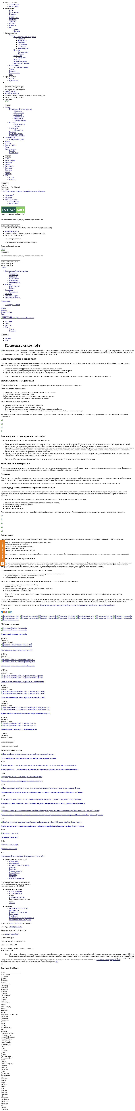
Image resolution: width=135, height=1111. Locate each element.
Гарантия (12, 869)
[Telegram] (11, 612)
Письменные (22, 44)
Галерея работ (14, 863)
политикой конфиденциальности (108, 960)
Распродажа (13, 914)
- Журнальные (19, 113)
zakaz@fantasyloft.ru (12, 93)
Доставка (12, 21)
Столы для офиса (15, 893)
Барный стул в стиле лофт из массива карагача (19, 729)
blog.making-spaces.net (48, 605)
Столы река (18, 56)
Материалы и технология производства (18, 909)
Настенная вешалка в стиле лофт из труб (16, 650)
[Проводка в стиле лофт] (10, 616)
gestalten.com (93, 605)
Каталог (7, 265)
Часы (11, 75)
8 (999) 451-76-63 (11, 92)
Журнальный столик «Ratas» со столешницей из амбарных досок (25, 713)
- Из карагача (18, 130)
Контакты (12, 20)
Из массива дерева (20, 61)
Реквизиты (13, 875)
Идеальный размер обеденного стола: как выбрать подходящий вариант (28, 758)
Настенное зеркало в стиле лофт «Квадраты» (18, 666)
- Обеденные (18, 118)
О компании (13, 861)
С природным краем (21, 67)
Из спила (17, 59)
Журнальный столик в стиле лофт (14, 634)
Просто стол (13, 80)
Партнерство (14, 18)
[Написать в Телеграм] (8, 101)
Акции (11, 16)
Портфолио (13, 916)
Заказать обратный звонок (14, 86)
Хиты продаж (14, 12)
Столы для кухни (15, 891)
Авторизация (14, 4)
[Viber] (6, 612)
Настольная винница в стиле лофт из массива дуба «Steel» (23, 698)
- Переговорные (19, 124)
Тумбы (11, 69)
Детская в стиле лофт (9, 849)
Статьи (16, 29)
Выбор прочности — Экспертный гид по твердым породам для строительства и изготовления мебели (39, 769)
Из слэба (17, 50)
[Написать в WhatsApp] (6, 101)
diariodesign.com (82, 605)
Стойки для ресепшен (17, 897)
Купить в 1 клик (7, 642)
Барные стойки (14, 73)
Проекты (12, 25)
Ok (57, 962)
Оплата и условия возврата (19, 865)
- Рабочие (17, 126)
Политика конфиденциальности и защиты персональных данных (21, 919)
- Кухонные (18, 111)
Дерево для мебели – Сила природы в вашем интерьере (22, 781)
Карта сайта (40, 856)
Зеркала (12, 903)
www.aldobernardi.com (106, 605)
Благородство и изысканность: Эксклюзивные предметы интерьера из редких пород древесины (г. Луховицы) (43, 803)
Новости (17, 31)
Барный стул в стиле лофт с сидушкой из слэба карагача (22, 682)
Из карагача (22, 58)
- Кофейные (18, 115)
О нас (11, 10)
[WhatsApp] (9, 612)
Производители (10, 149)
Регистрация (13, 6)
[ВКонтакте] (2, 612)
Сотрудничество (29, 856)
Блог (11, 27)
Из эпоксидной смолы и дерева (25, 37)
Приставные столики (21, 63)
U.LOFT (12, 78)
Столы (11, 35)
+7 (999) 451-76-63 (15, 923)
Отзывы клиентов (15, 871)
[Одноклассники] (4, 612)
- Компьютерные (20, 120)
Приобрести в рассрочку (18, 912)
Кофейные (21, 42)
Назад (8, 105)
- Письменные (19, 117)
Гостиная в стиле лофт (9, 837)
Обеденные (22, 46)
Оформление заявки (16, 878)
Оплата (12, 23)
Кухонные (21, 39)
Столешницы (14, 65)
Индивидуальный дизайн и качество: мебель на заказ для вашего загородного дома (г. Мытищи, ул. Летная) (42, 792)
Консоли (12, 71)
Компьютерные (23, 48)
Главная (8, 338)
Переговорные (23, 52)
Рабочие (21, 54)
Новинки (12, 14)
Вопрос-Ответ (14, 873)
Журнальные (22, 40)
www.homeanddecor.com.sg (66, 605)
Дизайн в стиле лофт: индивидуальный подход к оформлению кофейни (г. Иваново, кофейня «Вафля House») (42, 826)
